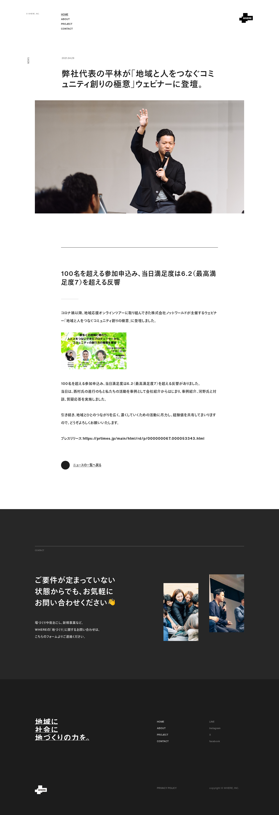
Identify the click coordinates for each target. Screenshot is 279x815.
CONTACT (67, 28)
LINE (211, 721)
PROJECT (66, 24)
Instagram (215, 728)
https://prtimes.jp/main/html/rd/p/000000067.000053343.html (143, 438)
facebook (214, 741)
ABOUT (65, 19)
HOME (64, 14)
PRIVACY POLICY (167, 788)
